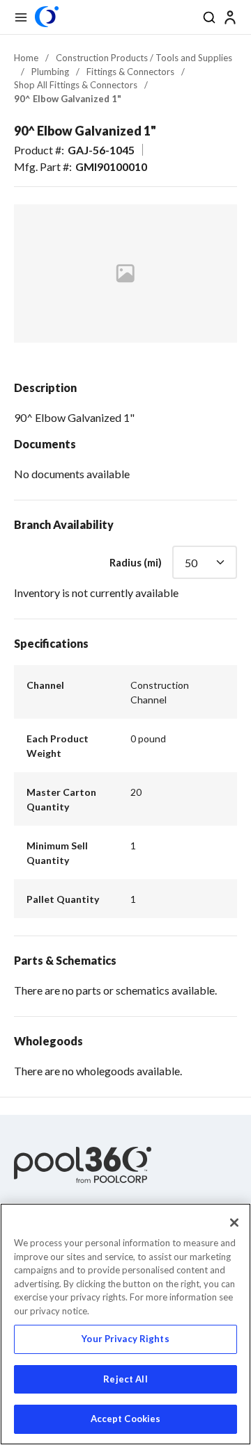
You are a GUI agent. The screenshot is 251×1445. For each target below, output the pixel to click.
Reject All (125, 1379)
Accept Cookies (126, 1418)
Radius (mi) (135, 562)
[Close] (234, 1222)
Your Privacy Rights (125, 1338)
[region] (125, 1324)
